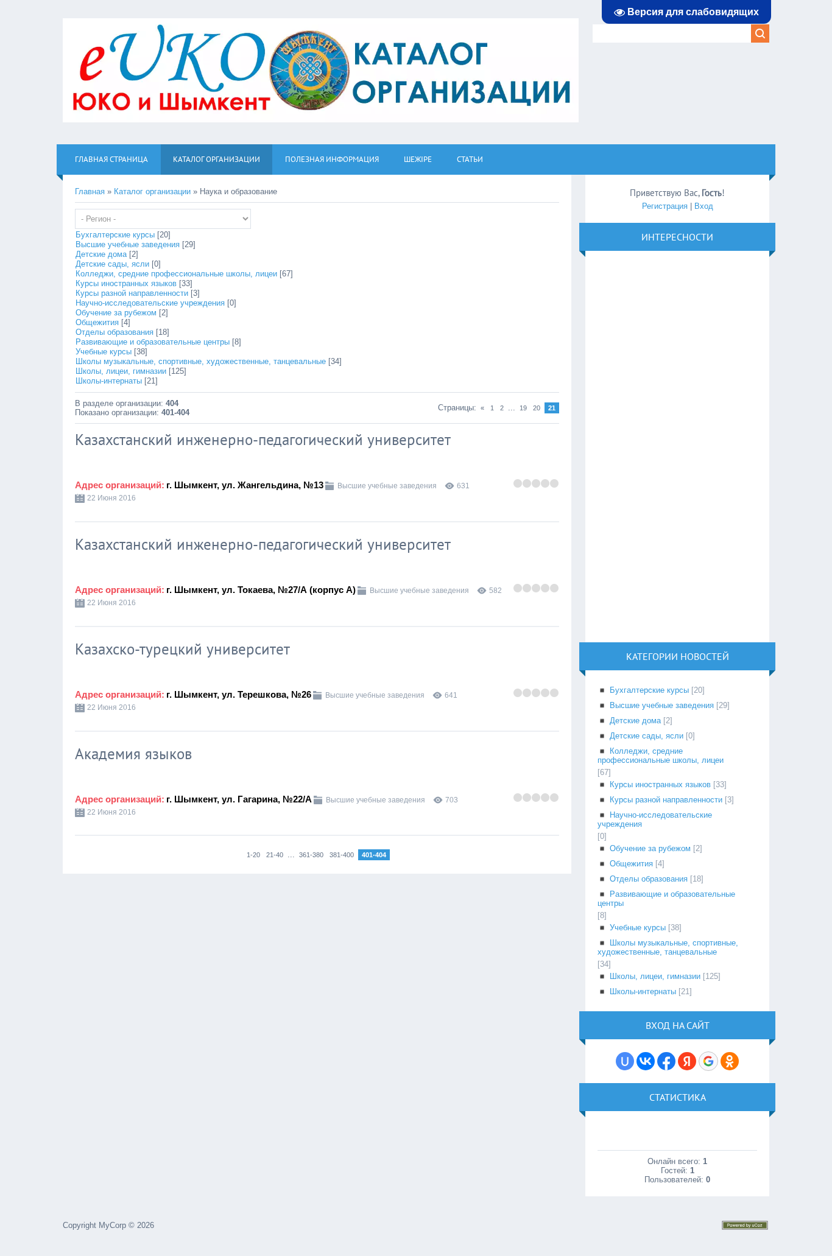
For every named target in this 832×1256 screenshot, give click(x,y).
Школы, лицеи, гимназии (121, 371)
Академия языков (133, 753)
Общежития (97, 322)
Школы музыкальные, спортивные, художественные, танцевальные (201, 361)
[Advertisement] (689, 445)
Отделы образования (114, 332)
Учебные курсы (104, 351)
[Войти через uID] (625, 1061)
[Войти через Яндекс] (687, 1061)
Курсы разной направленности (132, 293)
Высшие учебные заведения (128, 244)
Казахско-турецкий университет (182, 649)
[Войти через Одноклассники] (730, 1061)
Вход (703, 206)
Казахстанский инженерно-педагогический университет (263, 439)
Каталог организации (152, 191)
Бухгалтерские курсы (115, 234)
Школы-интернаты (109, 380)
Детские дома (101, 254)
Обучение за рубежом (116, 312)
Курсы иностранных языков (126, 283)
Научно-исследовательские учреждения (150, 302)
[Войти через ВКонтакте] (645, 1061)
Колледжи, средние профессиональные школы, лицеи (176, 273)
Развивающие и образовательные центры (153, 341)
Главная (90, 191)
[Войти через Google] (708, 1061)
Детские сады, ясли (112, 263)
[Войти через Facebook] (666, 1061)
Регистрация (665, 206)
